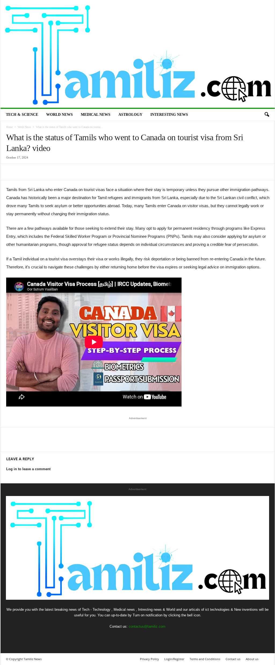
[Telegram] (73, 172)
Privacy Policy (149, 659)
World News (59, 115)
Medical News (95, 115)
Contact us (233, 659)
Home (9, 126)
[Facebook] (11, 172)
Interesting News (169, 115)
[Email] (61, 172)
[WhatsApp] (48, 172)
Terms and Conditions (205, 659)
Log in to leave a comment (28, 469)
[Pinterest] (36, 172)
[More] (98, 172)
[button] (267, 115)
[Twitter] (24, 172)
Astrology (130, 115)
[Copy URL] (85, 172)
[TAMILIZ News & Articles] (138, 54)
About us (252, 659)
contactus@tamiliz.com (147, 626)
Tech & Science (22, 115)
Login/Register (174, 659)
